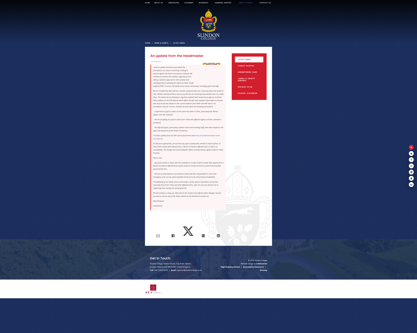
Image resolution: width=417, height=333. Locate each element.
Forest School (246, 66)
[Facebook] (411, 159)
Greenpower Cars (247, 72)
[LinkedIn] (411, 184)
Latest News (179, 43)
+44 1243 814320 (161, 270)
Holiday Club (245, 87)
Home (147, 43)
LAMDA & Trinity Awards (246, 79)
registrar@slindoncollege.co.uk (189, 270)
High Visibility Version (230, 267)
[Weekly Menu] (411, 172)
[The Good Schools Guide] (153, 288)
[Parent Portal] (411, 178)
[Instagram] (411, 165)
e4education (261, 263)
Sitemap (263, 270)
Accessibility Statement (253, 267)
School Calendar (247, 93)
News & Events (161, 43)
